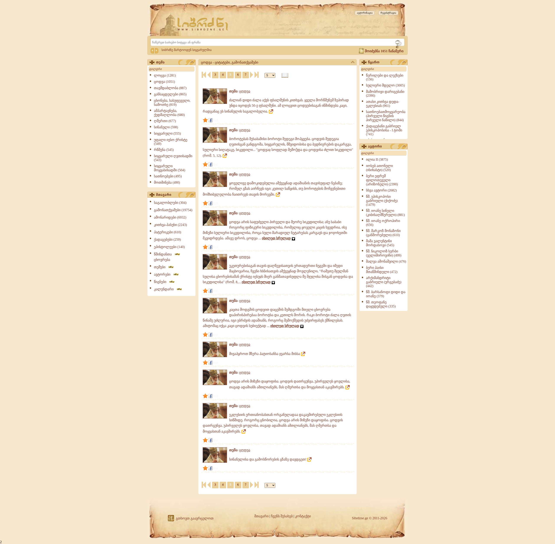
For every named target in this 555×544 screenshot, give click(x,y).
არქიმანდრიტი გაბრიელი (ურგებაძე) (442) (383, 282)
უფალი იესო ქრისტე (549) (170, 141)
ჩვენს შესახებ (282, 516)
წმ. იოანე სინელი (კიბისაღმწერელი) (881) (385, 213)
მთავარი (163, 194)
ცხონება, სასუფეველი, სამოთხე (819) (172, 102)
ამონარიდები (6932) (170, 217)
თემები (161, 267)
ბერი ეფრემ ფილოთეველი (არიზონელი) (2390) (382, 180)
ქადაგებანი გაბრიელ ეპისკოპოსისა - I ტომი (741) (384, 130)
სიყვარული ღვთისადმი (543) (173, 158)
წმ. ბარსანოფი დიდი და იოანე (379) (385, 294)
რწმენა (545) (164, 150)
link (215, 120)
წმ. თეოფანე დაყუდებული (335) (381, 304)
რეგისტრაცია (388, 12)
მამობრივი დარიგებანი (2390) (385, 93)
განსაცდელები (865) (170, 94)
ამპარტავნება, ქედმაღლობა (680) (169, 113)
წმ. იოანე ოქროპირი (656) (383, 223)
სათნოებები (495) (168, 176)
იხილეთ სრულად (276, 238)
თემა (160, 62)
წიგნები (161, 282)
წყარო (374, 62)
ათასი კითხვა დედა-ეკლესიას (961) (382, 104)
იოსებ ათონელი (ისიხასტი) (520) (379, 168)
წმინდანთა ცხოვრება (164, 256)
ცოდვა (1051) (164, 81)
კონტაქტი (303, 516)
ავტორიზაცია (365, 12)
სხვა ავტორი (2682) (381, 190)
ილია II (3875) (377, 159)
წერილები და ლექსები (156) (384, 77)
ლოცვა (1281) (165, 75)
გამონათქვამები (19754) (173, 210)
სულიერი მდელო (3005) (385, 85)
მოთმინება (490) (167, 182)
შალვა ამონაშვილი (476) (386, 261)
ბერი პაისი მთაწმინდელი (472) (381, 270)
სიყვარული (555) (167, 133)
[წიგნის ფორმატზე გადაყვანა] (285, 75)
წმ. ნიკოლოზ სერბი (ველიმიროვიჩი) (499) (383, 253)
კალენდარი (165, 289)
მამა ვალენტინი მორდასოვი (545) (380, 243)
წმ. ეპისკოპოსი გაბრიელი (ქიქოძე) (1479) (382, 200)
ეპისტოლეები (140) (169, 247)
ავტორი (375, 146)
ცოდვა (244, 91)
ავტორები (163, 274)
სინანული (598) (166, 127)
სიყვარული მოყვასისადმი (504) (169, 168)
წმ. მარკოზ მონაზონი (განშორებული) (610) (383, 233)
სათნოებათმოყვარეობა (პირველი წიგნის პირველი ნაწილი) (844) (385, 116)
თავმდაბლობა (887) (170, 88)
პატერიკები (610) (167, 232)
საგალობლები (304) (170, 202)
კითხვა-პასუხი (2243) (170, 225)
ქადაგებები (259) (167, 239)
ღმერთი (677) (165, 121)
